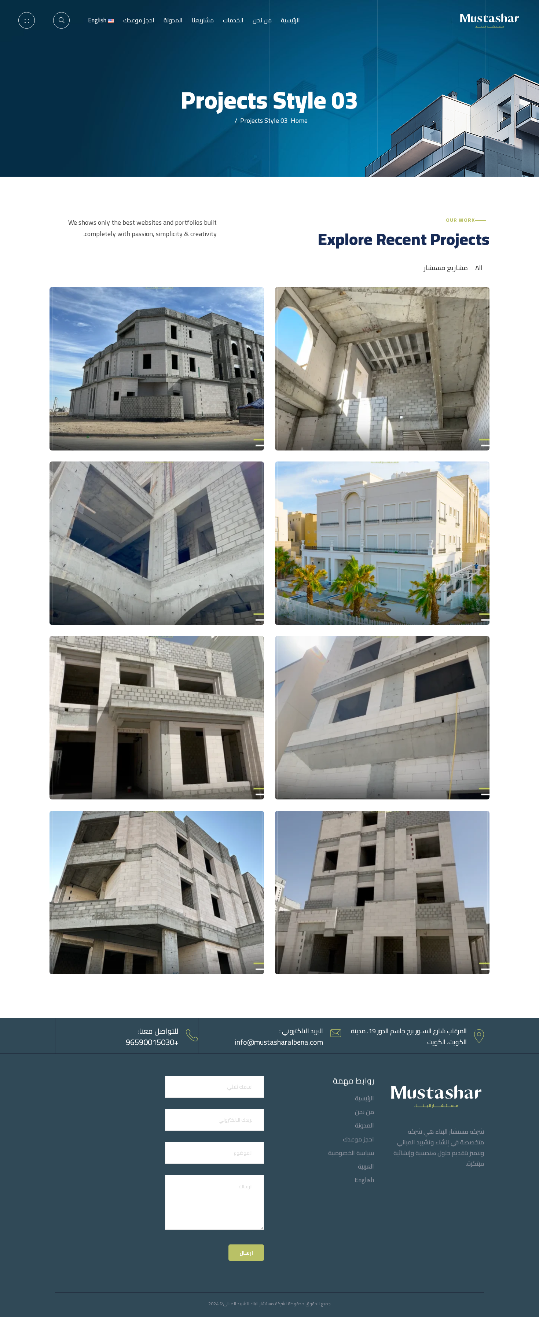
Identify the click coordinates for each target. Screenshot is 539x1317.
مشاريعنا (203, 20)
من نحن (262, 20)
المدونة (173, 20)
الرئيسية (290, 20)
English (364, 1180)
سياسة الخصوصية (351, 1153)
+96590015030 (152, 1042)
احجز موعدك (138, 20)
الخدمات (233, 20)
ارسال (246, 1253)
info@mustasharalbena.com (279, 1042)
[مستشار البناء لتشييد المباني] (488, 19)
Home (298, 120)
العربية (366, 1166)
